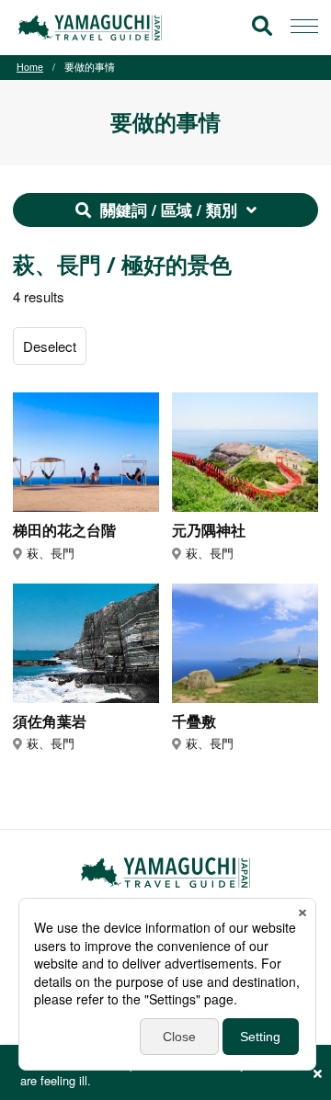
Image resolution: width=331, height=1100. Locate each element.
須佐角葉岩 (49, 721)
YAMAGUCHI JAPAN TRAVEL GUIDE (92, 27)
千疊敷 (194, 721)
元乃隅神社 (208, 530)
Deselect (49, 346)
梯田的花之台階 (64, 530)
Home (30, 67)
